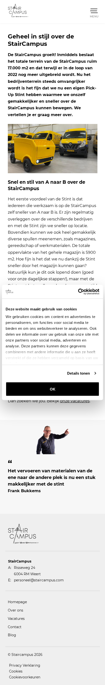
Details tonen (78, 373)
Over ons (15, 610)
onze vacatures (75, 401)
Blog (12, 635)
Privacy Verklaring (24, 665)
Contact (14, 627)
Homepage (17, 602)
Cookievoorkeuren (24, 677)
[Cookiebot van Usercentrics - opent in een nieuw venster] (78, 292)
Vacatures (16, 618)
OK (52, 389)
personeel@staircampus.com (39, 580)
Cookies (15, 671)
